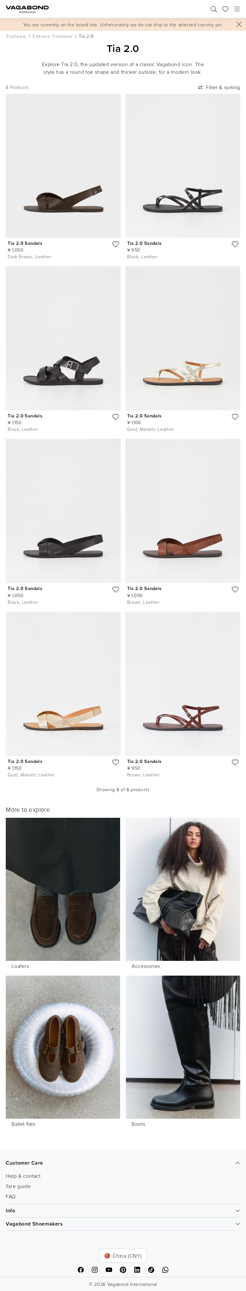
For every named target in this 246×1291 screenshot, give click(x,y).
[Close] (239, 24)
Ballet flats (23, 1123)
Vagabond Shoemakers (34, 1223)
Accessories (146, 966)
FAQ (11, 1196)
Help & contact (23, 1175)
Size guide (18, 1186)
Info (10, 1210)
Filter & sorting (223, 87)
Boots (138, 1123)
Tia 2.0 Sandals (25, 243)
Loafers (20, 966)
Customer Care (24, 1163)
